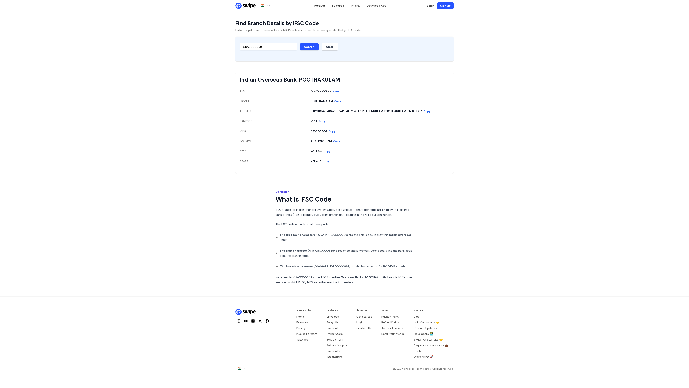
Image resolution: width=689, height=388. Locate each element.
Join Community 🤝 (426, 322)
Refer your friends (393, 334)
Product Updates (425, 328)
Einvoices (333, 316)
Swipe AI (332, 328)
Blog (417, 316)
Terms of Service (392, 328)
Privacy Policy (390, 316)
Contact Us (363, 328)
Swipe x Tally (335, 339)
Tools (417, 351)
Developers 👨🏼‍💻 (423, 334)
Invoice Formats (306, 334)
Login (430, 6)
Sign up (445, 6)
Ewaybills (332, 322)
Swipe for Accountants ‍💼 (431, 345)
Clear (330, 47)
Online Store (335, 334)
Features (338, 6)
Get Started (364, 316)
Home (300, 316)
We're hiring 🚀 (423, 357)
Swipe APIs (334, 351)
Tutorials (302, 339)
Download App (376, 6)
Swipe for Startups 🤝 (428, 339)
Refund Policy (390, 322)
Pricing (355, 6)
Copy (336, 91)
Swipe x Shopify (337, 345)
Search (309, 47)
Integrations (335, 357)
